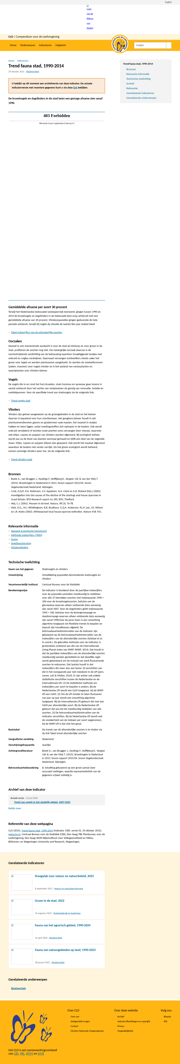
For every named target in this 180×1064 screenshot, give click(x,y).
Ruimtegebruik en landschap (67, 913)
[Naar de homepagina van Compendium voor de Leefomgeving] (90, 19)
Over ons (75, 1017)
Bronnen (131, 69)
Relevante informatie (137, 74)
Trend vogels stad (20, 400)
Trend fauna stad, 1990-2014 (37, 830)
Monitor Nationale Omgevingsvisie (87, 1031)
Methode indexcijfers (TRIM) (26, 535)
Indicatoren (45, 45)
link (75, 87)
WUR (41, 1053)
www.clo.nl (14, 834)
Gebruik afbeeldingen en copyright (133, 1021)
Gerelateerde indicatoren (140, 93)
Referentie (132, 88)
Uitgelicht (60, 45)
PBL (22, 1053)
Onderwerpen (27, 45)
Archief (130, 83)
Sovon (14, 539)
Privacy (120, 1026)
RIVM (29, 1053)
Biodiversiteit (32, 72)
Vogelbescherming (21, 543)
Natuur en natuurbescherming (68, 889)
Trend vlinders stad (21, 459)
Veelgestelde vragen (80, 1021)
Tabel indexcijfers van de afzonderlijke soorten (36, 332)
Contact (74, 1026)
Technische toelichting (138, 79)
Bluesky (167, 1017)
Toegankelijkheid (125, 1031)
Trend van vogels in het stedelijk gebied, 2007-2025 (42, 802)
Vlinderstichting (19, 547)
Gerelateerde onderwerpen (141, 98)
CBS (16, 1053)
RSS (165, 1021)
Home (13, 45)
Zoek (169, 45)
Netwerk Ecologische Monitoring (29, 531)
